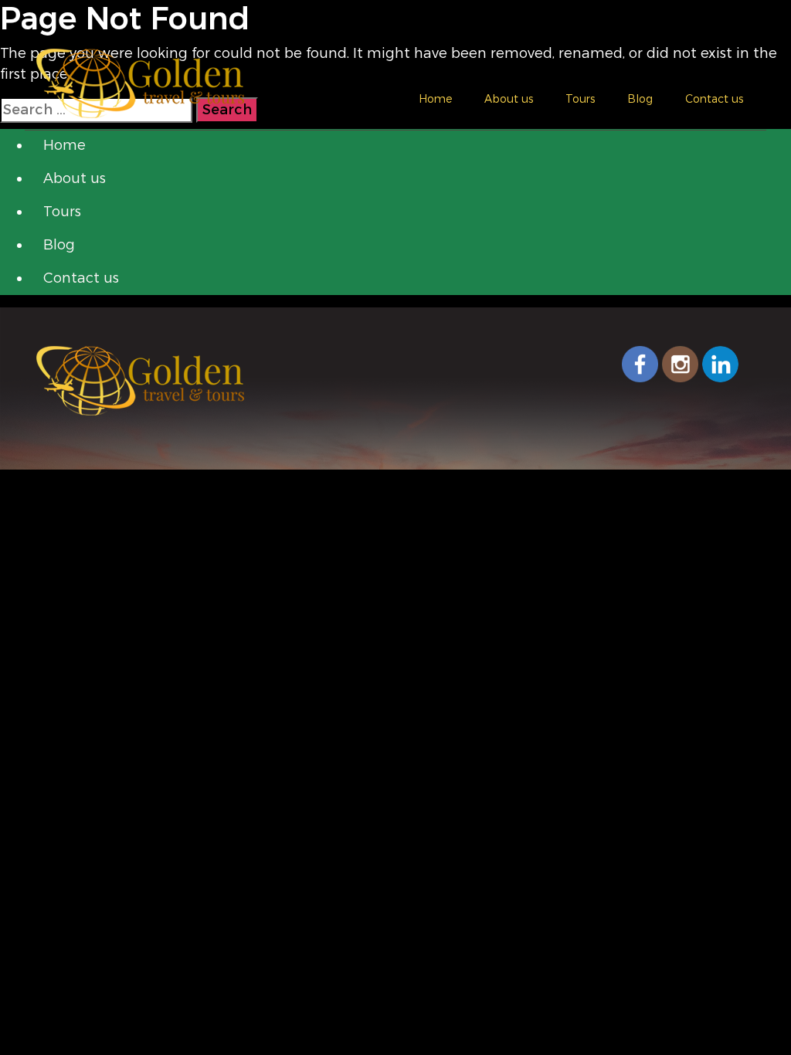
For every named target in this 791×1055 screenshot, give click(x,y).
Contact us (714, 99)
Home (435, 99)
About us (508, 99)
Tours (580, 99)
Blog (640, 99)
